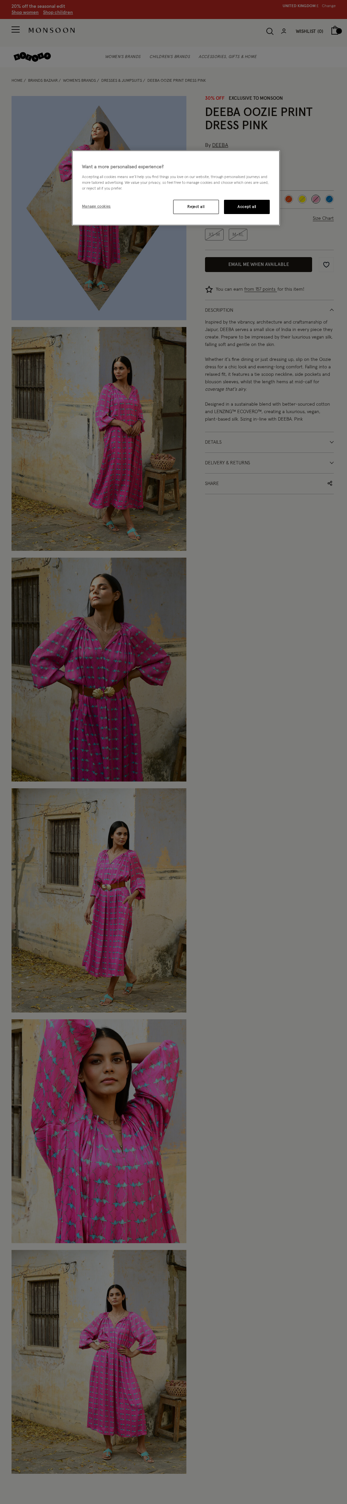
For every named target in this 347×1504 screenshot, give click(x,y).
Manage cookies (96, 206)
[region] (176, 188)
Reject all (195, 207)
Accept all (247, 207)
